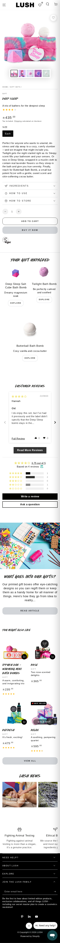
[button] (47, 4)
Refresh (8, 730)
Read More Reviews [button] (30, 450)
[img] (19, 396)
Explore (15, 303)
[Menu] (4, 5)
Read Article (30, 611)
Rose (34, 664)
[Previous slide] (5, 422)
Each (8, 133)
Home (5, 87)
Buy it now (30, 230)
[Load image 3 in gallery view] (30, 73)
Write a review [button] (30, 496)
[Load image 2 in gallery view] (22, 73)
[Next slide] (55, 422)
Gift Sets (15, 87)
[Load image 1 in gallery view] (14, 73)
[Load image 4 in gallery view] (38, 73)
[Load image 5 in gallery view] (46, 73)
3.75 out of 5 (39, 463)
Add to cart (30, 221)
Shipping (18, 121)
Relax (35, 730)
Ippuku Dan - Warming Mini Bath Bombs (12, 668)
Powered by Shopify (30, 936)
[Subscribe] (56, 891)
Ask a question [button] (30, 504)
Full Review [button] (18, 438)
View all (30, 761)
